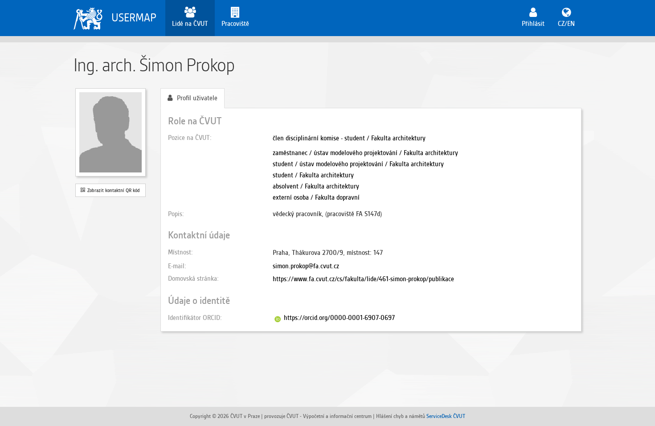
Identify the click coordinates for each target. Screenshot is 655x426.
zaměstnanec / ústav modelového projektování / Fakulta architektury (365, 153)
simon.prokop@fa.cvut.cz (306, 266)
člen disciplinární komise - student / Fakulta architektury (349, 138)
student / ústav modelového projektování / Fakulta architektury (358, 164)
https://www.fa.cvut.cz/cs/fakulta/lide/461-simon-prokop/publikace (363, 279)
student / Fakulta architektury (313, 175)
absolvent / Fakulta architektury (316, 186)
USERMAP (133, 18)
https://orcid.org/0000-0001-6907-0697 (339, 318)
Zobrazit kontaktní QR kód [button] (112, 190)
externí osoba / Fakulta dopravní (316, 197)
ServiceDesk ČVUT (445, 416)
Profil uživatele (197, 98)
